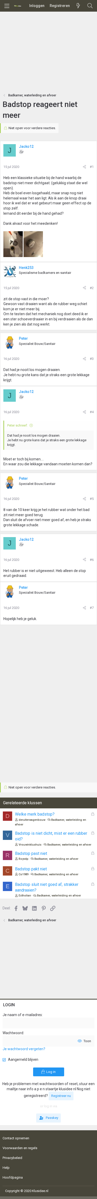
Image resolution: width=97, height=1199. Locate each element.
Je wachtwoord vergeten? (24, 1049)
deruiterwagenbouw (32, 820)
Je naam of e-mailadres (22, 1015)
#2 (92, 288)
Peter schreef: (17, 425)
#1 (92, 167)
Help (6, 1168)
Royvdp (23, 859)
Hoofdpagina (13, 1177)
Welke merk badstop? (35, 814)
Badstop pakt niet (31, 869)
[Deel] (84, 167)
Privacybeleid (12, 1158)
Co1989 (23, 874)
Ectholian (25, 895)
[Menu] (6, 6)
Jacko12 (26, 146)
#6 (92, 560)
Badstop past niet (31, 853)
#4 (92, 412)
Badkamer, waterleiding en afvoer (69, 844)
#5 (92, 499)
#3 (92, 359)
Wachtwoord (13, 1033)
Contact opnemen (16, 1138)
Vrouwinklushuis (30, 844)
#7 (92, 608)
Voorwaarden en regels (20, 1148)
